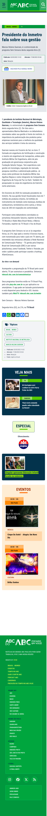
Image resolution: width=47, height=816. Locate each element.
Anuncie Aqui (14, 788)
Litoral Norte (14, 769)
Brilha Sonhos (13, 582)
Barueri (12, 721)
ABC (11, 693)
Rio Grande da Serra (17, 714)
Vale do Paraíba (15, 759)
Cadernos (12, 680)
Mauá (11, 699)
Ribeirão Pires (15, 702)
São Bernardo (14, 708)
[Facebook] (18, 779)
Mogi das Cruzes (15, 730)
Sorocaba (13, 756)
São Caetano (14, 711)
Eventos (11, 668)
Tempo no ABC (13, 671)
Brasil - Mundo (12, 27)
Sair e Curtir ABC (15, 674)
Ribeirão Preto (15, 750)
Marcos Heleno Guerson (14, 345)
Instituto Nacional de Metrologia (18, 340)
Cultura (9, 335)
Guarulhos (13, 724)
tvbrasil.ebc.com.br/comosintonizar (16, 274)
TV (22, 27)
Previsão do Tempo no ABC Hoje (20, 683)
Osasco (12, 733)
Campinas (13, 747)
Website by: (11, 660)
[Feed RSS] (34, 779)
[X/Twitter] (26, 779)
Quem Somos (14, 791)
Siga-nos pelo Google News (21, 69)
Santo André (14, 705)
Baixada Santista (16, 766)
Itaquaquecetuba (16, 727)
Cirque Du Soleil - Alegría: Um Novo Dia (22, 536)
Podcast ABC (13, 677)
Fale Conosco (14, 797)
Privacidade (14, 794)
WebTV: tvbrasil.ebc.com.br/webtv (27, 293)
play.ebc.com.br (16, 284)
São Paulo (13, 736)
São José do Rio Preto (17, 753)
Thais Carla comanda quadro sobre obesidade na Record (30, 405)
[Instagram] (10, 779)
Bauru (12, 744)
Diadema (12, 696)
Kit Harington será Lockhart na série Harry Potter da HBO (30, 387)
